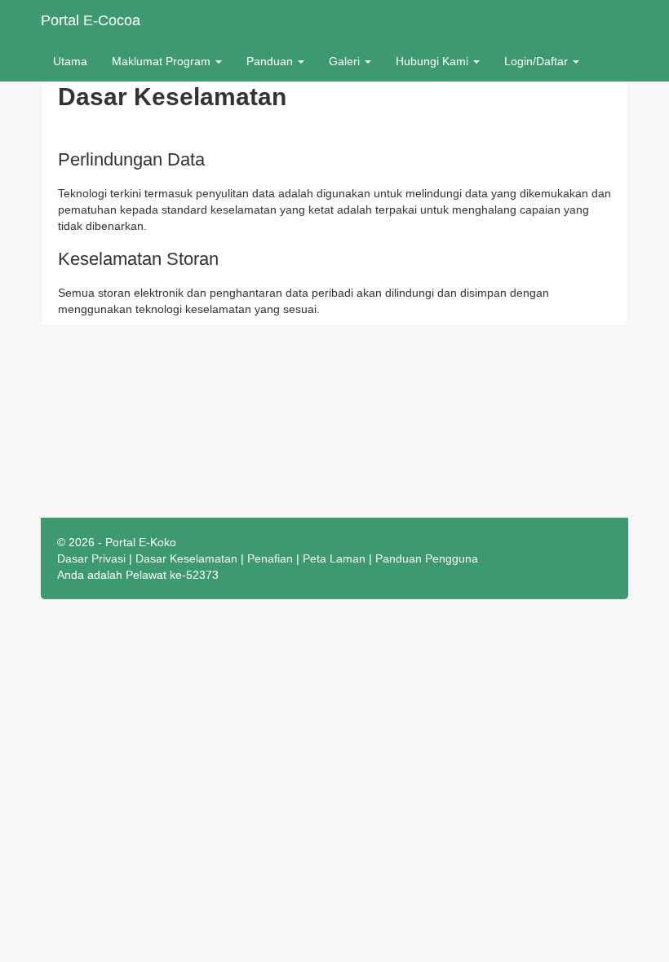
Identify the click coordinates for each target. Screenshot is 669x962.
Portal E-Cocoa (90, 20)
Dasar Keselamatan (186, 558)
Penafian (270, 558)
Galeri (346, 61)
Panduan (271, 61)
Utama (70, 61)
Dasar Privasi (91, 558)
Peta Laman (334, 558)
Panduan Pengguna (426, 558)
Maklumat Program (163, 61)
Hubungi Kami (434, 61)
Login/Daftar (537, 61)
